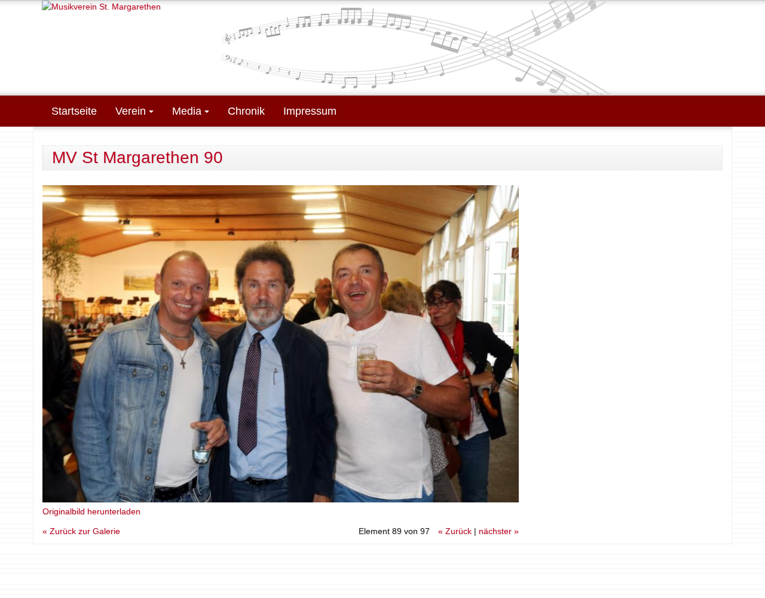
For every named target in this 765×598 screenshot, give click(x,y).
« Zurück (455, 531)
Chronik (246, 111)
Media (188, 111)
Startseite (74, 111)
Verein (132, 111)
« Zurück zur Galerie (81, 531)
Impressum (309, 111)
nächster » (499, 531)
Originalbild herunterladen (91, 511)
